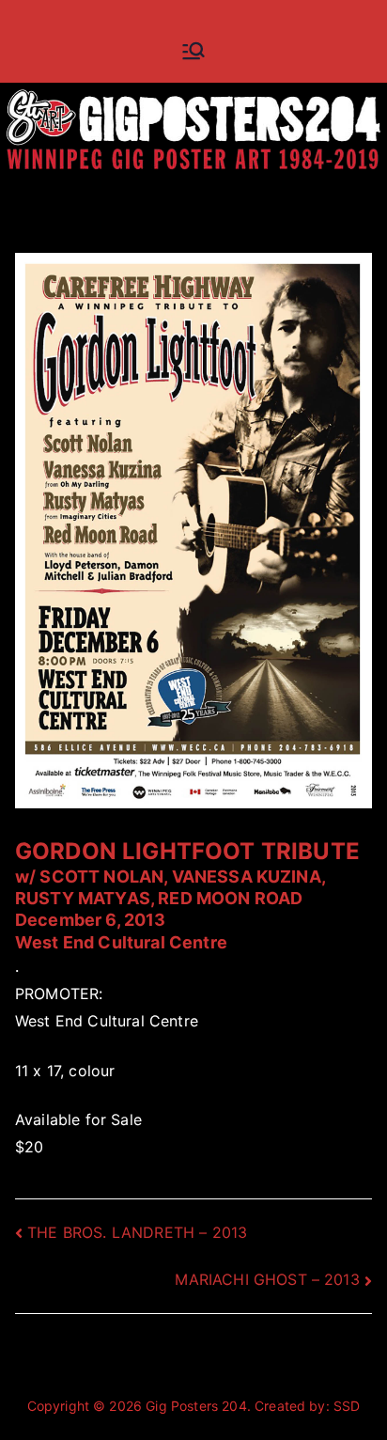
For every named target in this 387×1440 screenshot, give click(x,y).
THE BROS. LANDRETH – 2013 (137, 1232)
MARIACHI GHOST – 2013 (267, 1279)
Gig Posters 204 (196, 1406)
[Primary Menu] (193, 51)
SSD (346, 1406)
